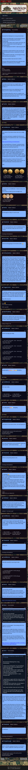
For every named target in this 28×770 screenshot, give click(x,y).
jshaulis (5, 438)
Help (8, 767)
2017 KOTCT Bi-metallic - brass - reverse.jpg (12, 356)
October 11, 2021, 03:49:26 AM (8, 186)
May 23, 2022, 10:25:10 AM (7, 455)
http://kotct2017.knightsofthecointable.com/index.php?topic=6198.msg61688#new (13, 643)
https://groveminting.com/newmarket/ (11, 141)
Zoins (4, 605)
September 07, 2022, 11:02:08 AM (9, 518)
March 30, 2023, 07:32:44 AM (7, 586)
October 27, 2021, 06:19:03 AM (7, 289)
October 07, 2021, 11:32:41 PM (7, 106)
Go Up (2, 758)
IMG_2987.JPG (7, 394)
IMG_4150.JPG (7, 532)
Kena (4, 79)
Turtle (5, 104)
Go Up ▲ (19, 767)
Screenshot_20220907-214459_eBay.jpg (12, 576)
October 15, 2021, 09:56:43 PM (7, 240)
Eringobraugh (7, 419)
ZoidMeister (6, 127)
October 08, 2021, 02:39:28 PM (8, 129)
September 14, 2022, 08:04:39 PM (8, 542)
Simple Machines (17, 768)
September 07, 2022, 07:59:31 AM (8, 500)
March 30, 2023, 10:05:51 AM (7, 607)
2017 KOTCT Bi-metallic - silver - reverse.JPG (13, 346)
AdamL (5, 469)
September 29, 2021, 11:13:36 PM (8, 31)
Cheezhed (6, 222)
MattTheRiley (7, 311)
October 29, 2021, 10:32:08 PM (7, 367)
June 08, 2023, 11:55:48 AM (7, 726)
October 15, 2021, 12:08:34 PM (7, 224)
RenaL (5, 584)
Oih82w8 (5, 498)
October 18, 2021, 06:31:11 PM (7, 255)
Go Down (3, 25)
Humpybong (6, 29)
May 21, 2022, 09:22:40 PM (7, 421)
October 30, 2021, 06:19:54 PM (7, 404)
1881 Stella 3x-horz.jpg (8, 199)
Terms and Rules (13, 767)
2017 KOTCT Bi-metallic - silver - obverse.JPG (13, 340)
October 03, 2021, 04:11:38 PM (7, 81)
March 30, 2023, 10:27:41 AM (7, 652)
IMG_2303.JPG (19, 175)
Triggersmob (7, 287)
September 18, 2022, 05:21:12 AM (9, 559)
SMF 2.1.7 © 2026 (11, 768)
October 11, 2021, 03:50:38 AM (7, 209)
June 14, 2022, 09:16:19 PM (7, 471)
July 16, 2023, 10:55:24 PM (7, 743)
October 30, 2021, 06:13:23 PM (8, 384)
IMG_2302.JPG (7, 175)
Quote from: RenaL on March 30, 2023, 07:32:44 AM (14, 610)
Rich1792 (5, 238)
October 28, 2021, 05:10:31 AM (8, 330)
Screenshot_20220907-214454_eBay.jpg (12, 570)
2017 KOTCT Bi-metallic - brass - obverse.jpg (13, 351)
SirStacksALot (7, 253)
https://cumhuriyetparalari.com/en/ (9, 600)
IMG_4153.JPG (16, 532)
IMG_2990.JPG (16, 394)
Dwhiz (5, 184)
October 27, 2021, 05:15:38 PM (7, 313)
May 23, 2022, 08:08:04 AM (7, 440)
